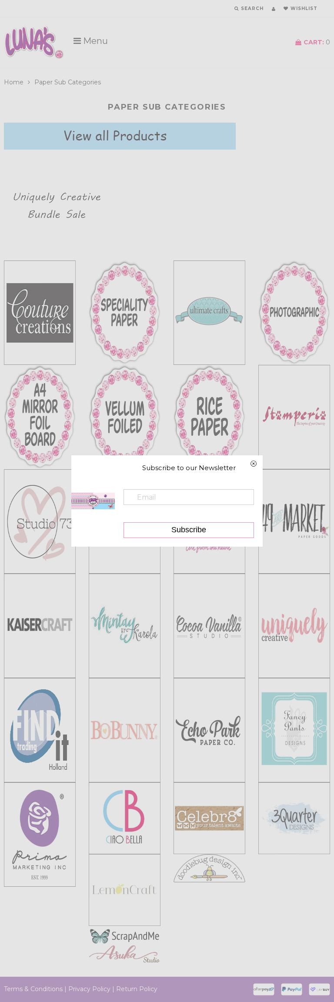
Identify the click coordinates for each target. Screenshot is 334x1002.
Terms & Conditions (33, 989)
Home (13, 82)
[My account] (273, 9)
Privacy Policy (89, 989)
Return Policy (136, 989)
